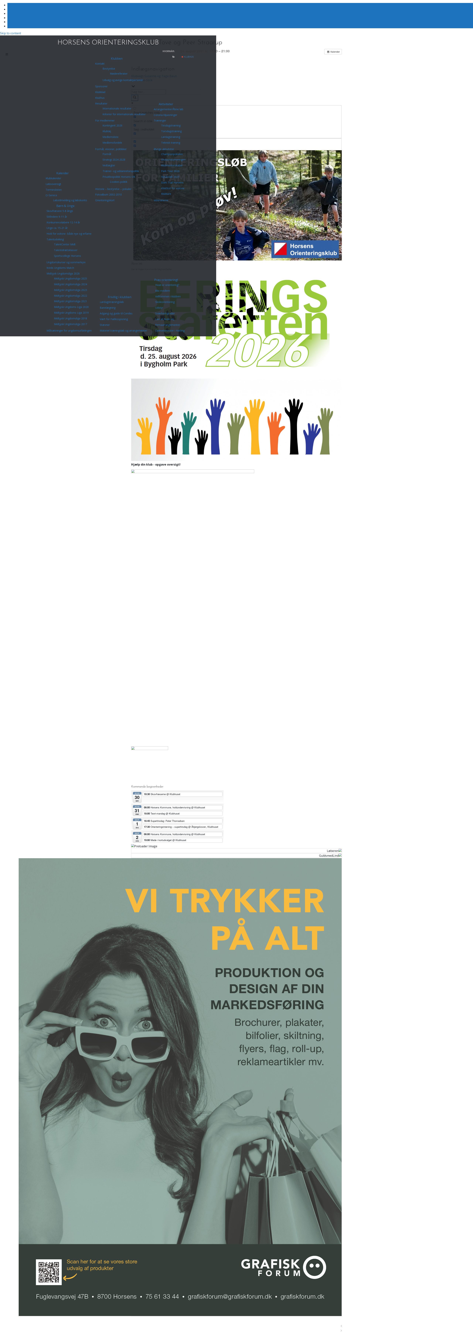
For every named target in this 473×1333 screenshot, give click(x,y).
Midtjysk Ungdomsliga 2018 (70, 318)
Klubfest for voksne (172, 188)
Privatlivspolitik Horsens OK (119, 177)
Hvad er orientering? (167, 285)
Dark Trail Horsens (172, 182)
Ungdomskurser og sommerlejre (66, 262)
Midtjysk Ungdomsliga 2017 (70, 324)
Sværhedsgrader (165, 313)
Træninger (160, 120)
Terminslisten (54, 189)
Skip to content (10, 33)
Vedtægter (109, 165)
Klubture (166, 193)
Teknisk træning (170, 142)
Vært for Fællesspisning (114, 319)
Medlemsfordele (112, 142)
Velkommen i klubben (168, 296)
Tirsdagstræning (171, 125)
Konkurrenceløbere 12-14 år (63, 222)
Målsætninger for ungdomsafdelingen (69, 330)
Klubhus (100, 97)
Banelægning (107, 307)
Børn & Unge (65, 206)
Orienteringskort (105, 200)
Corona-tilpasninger (165, 115)
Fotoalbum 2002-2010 (108, 194)
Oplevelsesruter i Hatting (170, 330)
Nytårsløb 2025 (170, 177)
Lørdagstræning (170, 137)
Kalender (62, 173)
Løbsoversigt (53, 184)
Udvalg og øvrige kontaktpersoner (123, 80)
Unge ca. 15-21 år (57, 228)
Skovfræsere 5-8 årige (60, 211)
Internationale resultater (117, 108)
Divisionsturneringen (173, 159)
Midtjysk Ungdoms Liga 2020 (71, 307)
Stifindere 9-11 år (57, 216)
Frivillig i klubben (119, 297)
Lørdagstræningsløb (112, 302)
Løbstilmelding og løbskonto (70, 200)
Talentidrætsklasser (65, 250)
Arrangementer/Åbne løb (168, 109)
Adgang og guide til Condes (116, 313)
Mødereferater (118, 73)
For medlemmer (105, 120)
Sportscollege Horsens (67, 256)
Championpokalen (172, 154)
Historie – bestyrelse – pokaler (113, 189)
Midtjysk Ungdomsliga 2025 (70, 278)
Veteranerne (161, 200)
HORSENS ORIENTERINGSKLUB (108, 43)
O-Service (51, 195)
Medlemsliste (110, 137)
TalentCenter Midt (65, 244)
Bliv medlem (162, 290)
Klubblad (100, 92)
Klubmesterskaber (172, 165)
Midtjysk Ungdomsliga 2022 (70, 295)
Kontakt (100, 63)
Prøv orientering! (166, 280)
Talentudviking (55, 239)
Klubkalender (53, 178)
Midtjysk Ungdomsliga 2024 (70, 284)
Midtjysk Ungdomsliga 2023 (70, 290)
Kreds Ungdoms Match (60, 268)
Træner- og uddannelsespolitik (121, 171)
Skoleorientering (165, 302)
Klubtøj (107, 131)
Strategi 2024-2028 (114, 159)
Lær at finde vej (164, 319)
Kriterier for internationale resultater (124, 114)
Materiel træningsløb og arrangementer (123, 330)
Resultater (101, 103)
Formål (107, 154)
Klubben (116, 58)
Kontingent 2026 (112, 125)
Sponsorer (101, 86)
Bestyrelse (109, 68)
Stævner (105, 325)
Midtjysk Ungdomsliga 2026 (63, 273)
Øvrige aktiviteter (164, 149)
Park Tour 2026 (170, 171)
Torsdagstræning (171, 131)
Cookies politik (118, 181)
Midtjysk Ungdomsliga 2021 (70, 301)
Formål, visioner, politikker (111, 149)
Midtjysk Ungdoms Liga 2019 (71, 312)
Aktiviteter (166, 104)
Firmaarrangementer (167, 325)
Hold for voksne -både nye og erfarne (69, 233)
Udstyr (159, 307)
